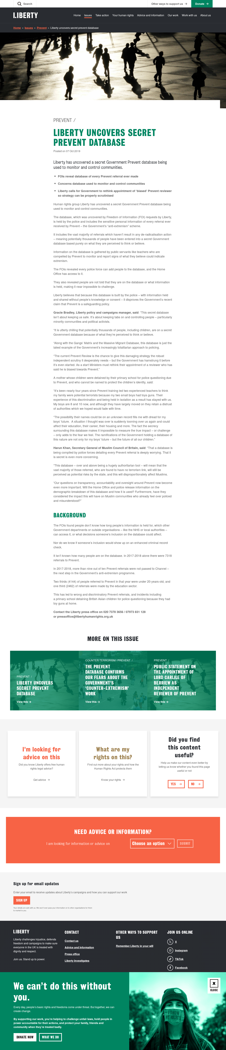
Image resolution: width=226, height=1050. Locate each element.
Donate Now (25, 1037)
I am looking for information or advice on (78, 844)
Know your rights (111, 780)
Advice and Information (79, 947)
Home (77, 15)
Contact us (71, 941)
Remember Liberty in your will (134, 946)
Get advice (39, 780)
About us (205, 15)
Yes (173, 784)
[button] (24, 3)
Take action (102, 15)
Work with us (189, 15)
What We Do (50, 1037)
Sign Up (21, 900)
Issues (88, 15)
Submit (185, 844)
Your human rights (123, 15)
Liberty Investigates (77, 961)
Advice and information (150, 15)
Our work (173, 15)
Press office (72, 954)
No (193, 784)
